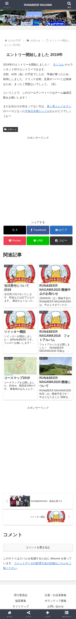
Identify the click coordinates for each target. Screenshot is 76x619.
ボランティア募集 (55, 600)
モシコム (58, 64)
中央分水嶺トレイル (37, 111)
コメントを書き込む (38, 547)
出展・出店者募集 (55, 595)
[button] (61, 240)
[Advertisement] (38, 178)
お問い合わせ (55, 606)
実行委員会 (20, 595)
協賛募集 (20, 600)
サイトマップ (20, 606)
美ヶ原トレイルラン (59, 106)
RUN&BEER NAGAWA (38, 4)
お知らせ (12, 129)
